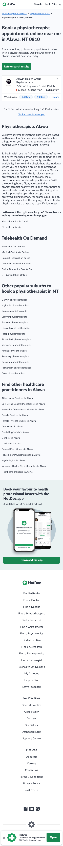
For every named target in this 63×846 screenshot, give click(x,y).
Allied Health (31, 712)
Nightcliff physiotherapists (15, 305)
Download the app (31, 560)
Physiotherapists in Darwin (15, 221)
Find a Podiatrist (31, 620)
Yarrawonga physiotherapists (16, 345)
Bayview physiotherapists (15, 322)
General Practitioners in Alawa (17, 449)
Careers (31, 763)
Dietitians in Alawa (11, 443)
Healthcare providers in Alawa (17, 472)
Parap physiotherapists (13, 334)
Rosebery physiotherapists (15, 356)
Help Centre (31, 680)
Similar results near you (31, 114)
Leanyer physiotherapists (14, 317)
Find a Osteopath (31, 647)
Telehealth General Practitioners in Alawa (23, 410)
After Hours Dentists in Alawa (17, 398)
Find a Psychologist (31, 633)
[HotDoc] (9, 4)
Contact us (31, 770)
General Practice (31, 705)
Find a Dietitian (32, 640)
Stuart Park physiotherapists (16, 339)
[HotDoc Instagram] (38, 809)
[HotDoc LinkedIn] (32, 809)
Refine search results (16, 66)
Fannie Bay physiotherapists (16, 328)
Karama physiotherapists (14, 311)
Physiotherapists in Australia (14, 14)
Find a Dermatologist (31, 653)
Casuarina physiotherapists (15, 362)
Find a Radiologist (31, 660)
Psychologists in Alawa (13, 460)
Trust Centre (31, 790)
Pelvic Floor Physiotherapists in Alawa (21, 455)
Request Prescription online (16, 258)
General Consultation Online (16, 264)
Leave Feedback (31, 687)
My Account (31, 673)
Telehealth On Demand (13, 247)
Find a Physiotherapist (31, 613)
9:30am (41, 97)
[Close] (4, 838)
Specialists (31, 725)
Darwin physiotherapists (14, 300)
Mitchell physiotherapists (14, 351)
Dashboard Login (31, 732)
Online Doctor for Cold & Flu (17, 269)
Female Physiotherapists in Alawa (19, 421)
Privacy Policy (31, 783)
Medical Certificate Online (15, 252)
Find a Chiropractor (31, 627)
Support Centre (31, 738)
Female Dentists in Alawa (15, 415)
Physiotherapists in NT (40, 14)
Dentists (31, 718)
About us (31, 757)
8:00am (26, 97)
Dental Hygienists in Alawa (15, 432)
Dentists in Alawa (11, 438)
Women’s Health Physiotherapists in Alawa (24, 466)
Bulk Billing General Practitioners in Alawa (23, 404)
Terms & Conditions (31, 777)
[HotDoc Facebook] (26, 809)
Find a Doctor (31, 600)
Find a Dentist (31, 607)
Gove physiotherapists (13, 373)
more (55, 97)
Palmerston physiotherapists (16, 368)
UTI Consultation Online (14, 275)
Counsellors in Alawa (12, 426)
